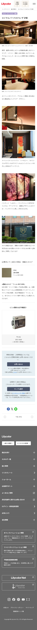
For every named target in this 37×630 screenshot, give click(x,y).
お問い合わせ (18, 364)
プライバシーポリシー (17, 607)
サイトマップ (30, 607)
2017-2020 (18, 339)
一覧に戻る (18, 417)
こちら (15, 372)
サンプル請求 (18, 389)
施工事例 (13, 9)
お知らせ (6, 607)
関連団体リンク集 (18, 611)
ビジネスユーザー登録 (18, 393)
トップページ (5, 9)
